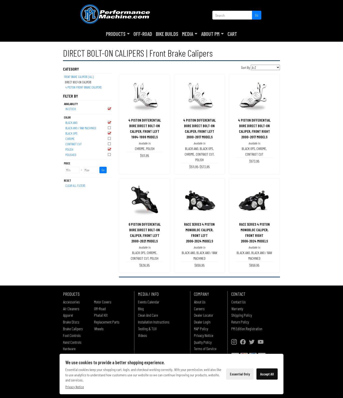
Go (256, 15)
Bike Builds (167, 34)
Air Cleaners (71, 308)
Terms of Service (205, 348)
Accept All (267, 374)
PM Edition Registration (246, 328)
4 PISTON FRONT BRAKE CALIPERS (83, 87)
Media (187, 34)
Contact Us (238, 301)
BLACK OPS (71, 133)
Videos (142, 335)
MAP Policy (201, 328)
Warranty (237, 308)
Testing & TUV (147, 328)
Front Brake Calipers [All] (79, 77)
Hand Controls (72, 342)
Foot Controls (72, 335)
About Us (200, 301)
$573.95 (254, 161)
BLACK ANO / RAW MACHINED (80, 128)
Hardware (69, 348)
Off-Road (142, 34)
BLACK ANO (71, 123)
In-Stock (70, 109)
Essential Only (240, 374)
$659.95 (199, 265)
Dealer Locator (203, 315)
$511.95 (144, 155)
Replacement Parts (106, 322)
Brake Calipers (73, 328)
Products (116, 34)
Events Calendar (148, 301)
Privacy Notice (203, 335)
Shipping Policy (241, 315)
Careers (199, 308)
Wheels (99, 328)
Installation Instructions (153, 322)
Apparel (68, 315)
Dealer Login (202, 322)
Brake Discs (71, 322)
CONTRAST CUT (73, 144)
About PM (210, 34)
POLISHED (70, 155)
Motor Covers (102, 301)
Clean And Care (148, 315)
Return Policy (240, 322)
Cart (232, 34)
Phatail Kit (101, 315)
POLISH (69, 149)
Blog (141, 308)
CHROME (70, 139)
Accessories (71, 301)
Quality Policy (203, 342)
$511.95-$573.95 (199, 166)
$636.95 (144, 265)
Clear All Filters (75, 185)
